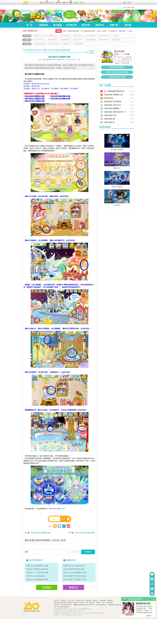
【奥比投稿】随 (109, 119)
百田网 (34, 2)
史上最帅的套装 (116, 40)
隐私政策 (110, 600)
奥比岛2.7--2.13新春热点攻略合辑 (39, 572)
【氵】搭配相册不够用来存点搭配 (116, 91)
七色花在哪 (131, 31)
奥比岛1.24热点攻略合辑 (36, 576)
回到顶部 (152, 593)
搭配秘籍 (43, 25)
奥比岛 (36, 16)
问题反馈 (152, 588)
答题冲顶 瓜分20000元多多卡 (75, 566)
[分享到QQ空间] (59, 526)
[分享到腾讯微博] (64, 526)
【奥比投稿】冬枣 (110, 115)
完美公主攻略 (101, 31)
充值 (124, 7)
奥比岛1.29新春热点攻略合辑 (37, 569)
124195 (121, 54)
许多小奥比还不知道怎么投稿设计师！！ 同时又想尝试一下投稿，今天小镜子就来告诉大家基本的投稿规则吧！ (144, 610)
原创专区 (100, 25)
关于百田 (56, 600)
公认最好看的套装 (90, 40)
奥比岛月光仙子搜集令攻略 (84, 533)
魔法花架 (122, 31)
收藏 (132, 7)
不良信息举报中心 (101, 605)
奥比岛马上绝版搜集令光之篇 (37, 566)
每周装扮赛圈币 (78, 44)
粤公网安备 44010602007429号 (85, 605)
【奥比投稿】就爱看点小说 (113, 95)
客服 (128, 7)
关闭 (154, 599)
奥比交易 (85, 25)
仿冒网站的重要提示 (117, 67)
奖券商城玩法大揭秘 (117, 77)
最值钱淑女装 (77, 40)
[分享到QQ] (55, 526)
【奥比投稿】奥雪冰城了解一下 (115, 112)
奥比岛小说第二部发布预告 (117, 72)
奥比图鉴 (57, 25)
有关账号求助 (108, 98)
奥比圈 (128, 25)
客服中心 (95, 600)
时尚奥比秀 (71, 25)
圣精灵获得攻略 (73, 31)
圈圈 (116, 54)
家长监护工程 (80, 600)
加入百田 (71, 600)
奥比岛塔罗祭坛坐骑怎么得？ (74, 569)
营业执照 (57, 605)
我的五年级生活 (78, 35)
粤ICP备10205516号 (67, 605)
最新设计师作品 (103, 40)
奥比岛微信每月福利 (39, 44)
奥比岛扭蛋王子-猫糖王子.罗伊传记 (76, 579)
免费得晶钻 (66, 44)
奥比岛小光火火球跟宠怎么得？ (75, 572)
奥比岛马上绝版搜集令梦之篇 (37, 579)
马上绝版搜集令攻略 (87, 31)
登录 (124, 2)
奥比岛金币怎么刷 (54, 44)
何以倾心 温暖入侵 (104, 35)
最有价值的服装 (52, 40)
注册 (128, 2)
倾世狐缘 (36, 35)
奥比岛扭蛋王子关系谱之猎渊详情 (76, 576)
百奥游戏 (25, 2)
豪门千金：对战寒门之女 (49, 35)
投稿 (91, 52)
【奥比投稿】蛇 (109, 122)
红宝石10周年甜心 (39, 40)
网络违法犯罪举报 (63, 607)
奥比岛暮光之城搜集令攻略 (40, 533)
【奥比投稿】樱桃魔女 (112, 108)
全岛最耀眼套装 (65, 40)
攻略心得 (114, 25)
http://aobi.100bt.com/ (57, 509)
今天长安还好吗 (90, 35)
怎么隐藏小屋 (112, 31)
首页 (29, 25)
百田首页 (46, 587)
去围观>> (149, 616)
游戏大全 (73, 587)
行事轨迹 (115, 35)
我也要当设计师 (143, 603)
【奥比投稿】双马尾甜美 (112, 101)
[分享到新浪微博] (68, 526)
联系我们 (64, 600)
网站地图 (103, 600)
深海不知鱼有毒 (65, 35)
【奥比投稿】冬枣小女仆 (112, 105)
